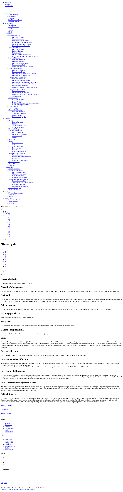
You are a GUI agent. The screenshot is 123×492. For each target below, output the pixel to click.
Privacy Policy (9, 443)
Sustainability (9, 167)
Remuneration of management (21, 75)
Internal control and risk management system (25, 56)
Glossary (7, 213)
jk (9, 229)
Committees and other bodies (17, 77)
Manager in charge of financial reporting (24, 87)
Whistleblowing (9, 449)
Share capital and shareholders (17, 153)
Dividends (15, 158)
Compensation (16, 96)
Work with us (9, 198)
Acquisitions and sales (19, 125)
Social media (12, 195)
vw (9, 234)
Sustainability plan (14, 169)
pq (9, 227)
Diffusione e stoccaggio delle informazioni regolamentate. (18, 489)
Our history (11, 18)
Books (3, 473)
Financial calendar (14, 162)
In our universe (13, 201)
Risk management (13, 108)
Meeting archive (17, 115)
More (2, 478)
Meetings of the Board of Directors (22, 66)
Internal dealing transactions (20, 105)
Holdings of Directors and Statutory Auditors (25, 103)
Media (10, 32)
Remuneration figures (15, 68)
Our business (8, 23)
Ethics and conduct (14, 47)
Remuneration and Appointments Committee (25, 82)
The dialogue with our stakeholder (18, 179)
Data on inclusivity (18, 176)
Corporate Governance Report (21, 44)
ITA (6, 2)
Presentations (12, 139)
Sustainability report (14, 188)
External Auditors (13, 106)
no (9, 231)
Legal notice (8, 439)
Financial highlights (14, 129)
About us (7, 13)
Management (12, 16)
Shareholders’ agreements (20, 160)
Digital (10, 30)
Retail (10, 28)
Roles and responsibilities (20, 63)
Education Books (13, 27)
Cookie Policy (9, 444)
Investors (7, 118)
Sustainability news (14, 189)
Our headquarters (13, 21)
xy (9, 236)
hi (9, 224)
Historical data (16, 148)
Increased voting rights (19, 117)
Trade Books (12, 25)
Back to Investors (17, 122)
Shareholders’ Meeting (15, 110)
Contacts (7, 4)
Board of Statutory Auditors (16, 89)
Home (6, 212)
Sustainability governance (20, 186)
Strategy (10, 120)
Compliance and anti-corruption (22, 54)
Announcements (17, 136)
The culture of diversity (15, 170)
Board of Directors (14, 58)
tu (9, 233)
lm (9, 220)
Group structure (13, 14)
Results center (12, 137)
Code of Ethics (16, 53)
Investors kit (12, 163)
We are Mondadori (14, 200)
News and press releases (15, 193)
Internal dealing (13, 98)
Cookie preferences (10, 446)
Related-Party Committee (20, 85)
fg (9, 226)
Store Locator (9, 6)
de (5, 252)
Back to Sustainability (19, 172)
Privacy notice (9, 441)
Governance (8, 34)
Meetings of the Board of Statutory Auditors (25, 94)
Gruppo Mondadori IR (19, 151)
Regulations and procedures (20, 40)
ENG (9, 2)
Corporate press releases (15, 130)
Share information (17, 146)
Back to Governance (18, 37)
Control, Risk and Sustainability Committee (25, 84)
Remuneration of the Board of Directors (24, 73)
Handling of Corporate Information (23, 42)
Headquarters (6, 405)
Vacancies (11, 203)
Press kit (11, 196)
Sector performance (18, 127)
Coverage (15, 150)
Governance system (14, 35)
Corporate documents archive (21, 46)
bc (9, 219)
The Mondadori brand (15, 20)
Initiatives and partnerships (20, 177)
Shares (10, 141)
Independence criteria (18, 65)
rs (9, 222)
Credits (7, 448)
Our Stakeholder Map (18, 184)
